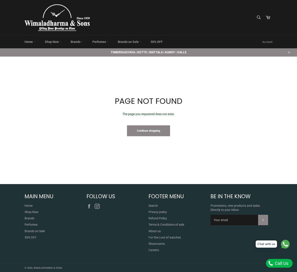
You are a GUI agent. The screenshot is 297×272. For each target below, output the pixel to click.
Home (29, 42)
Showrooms (156, 243)
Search (153, 205)
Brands (76, 42)
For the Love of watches (164, 237)
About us (154, 231)
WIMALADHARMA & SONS (47, 268)
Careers (153, 250)
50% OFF (157, 42)
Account (267, 42)
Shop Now (52, 42)
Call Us (281, 263)
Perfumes (99, 42)
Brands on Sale (128, 42)
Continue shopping (148, 130)
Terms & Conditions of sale (166, 224)
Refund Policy (157, 218)
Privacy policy (157, 212)
